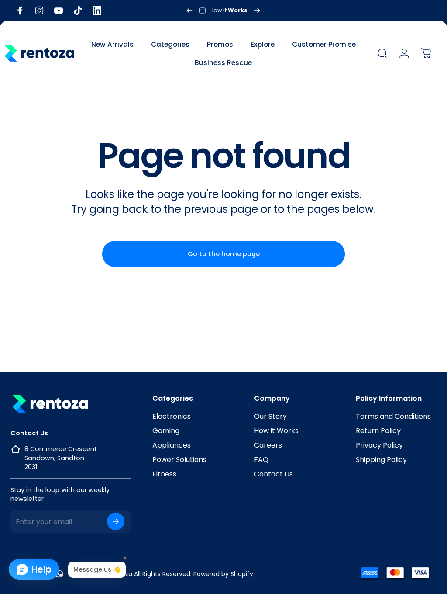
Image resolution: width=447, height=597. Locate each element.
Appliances (171, 445)
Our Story (270, 416)
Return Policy (378, 431)
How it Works (276, 431)
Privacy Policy (379, 445)
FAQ (261, 460)
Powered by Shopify (223, 573)
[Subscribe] (115, 521)
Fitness (164, 474)
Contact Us (273, 474)
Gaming (165, 431)
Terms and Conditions (393, 416)
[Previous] (189, 10)
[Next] (257, 10)
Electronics (171, 416)
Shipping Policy (381, 460)
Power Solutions (179, 460)
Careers (268, 445)
